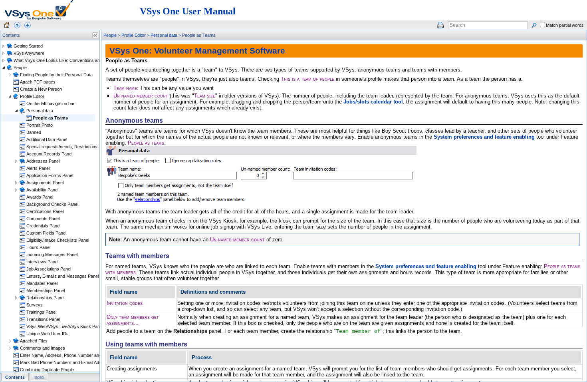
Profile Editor (133, 35)
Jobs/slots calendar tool (373, 102)
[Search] (534, 25)
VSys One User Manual (188, 11)
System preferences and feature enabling (484, 137)
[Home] (7, 25)
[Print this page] (440, 25)
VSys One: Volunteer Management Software (197, 51)
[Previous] (17, 25)
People (110, 35)
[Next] (27, 25)
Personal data (164, 35)
